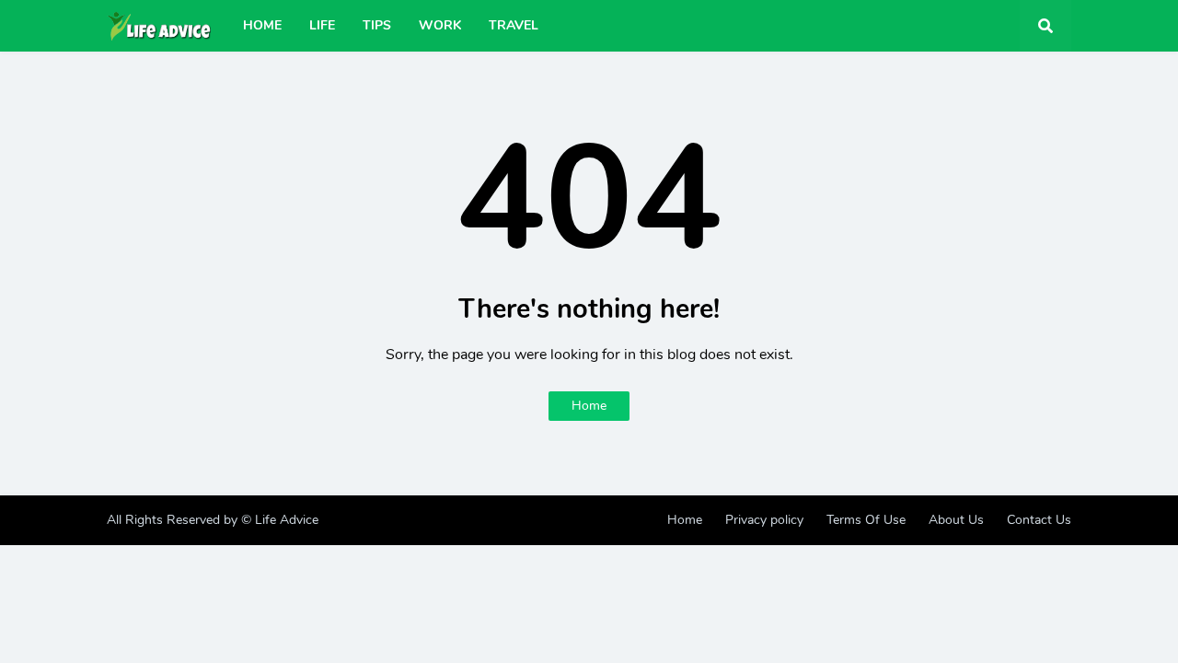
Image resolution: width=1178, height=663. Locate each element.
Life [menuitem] (322, 25)
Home (589, 405)
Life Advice (286, 520)
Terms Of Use (866, 520)
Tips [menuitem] (377, 25)
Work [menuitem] (440, 25)
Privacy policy (764, 520)
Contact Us (1039, 520)
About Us (956, 520)
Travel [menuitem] (513, 25)
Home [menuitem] (262, 25)
